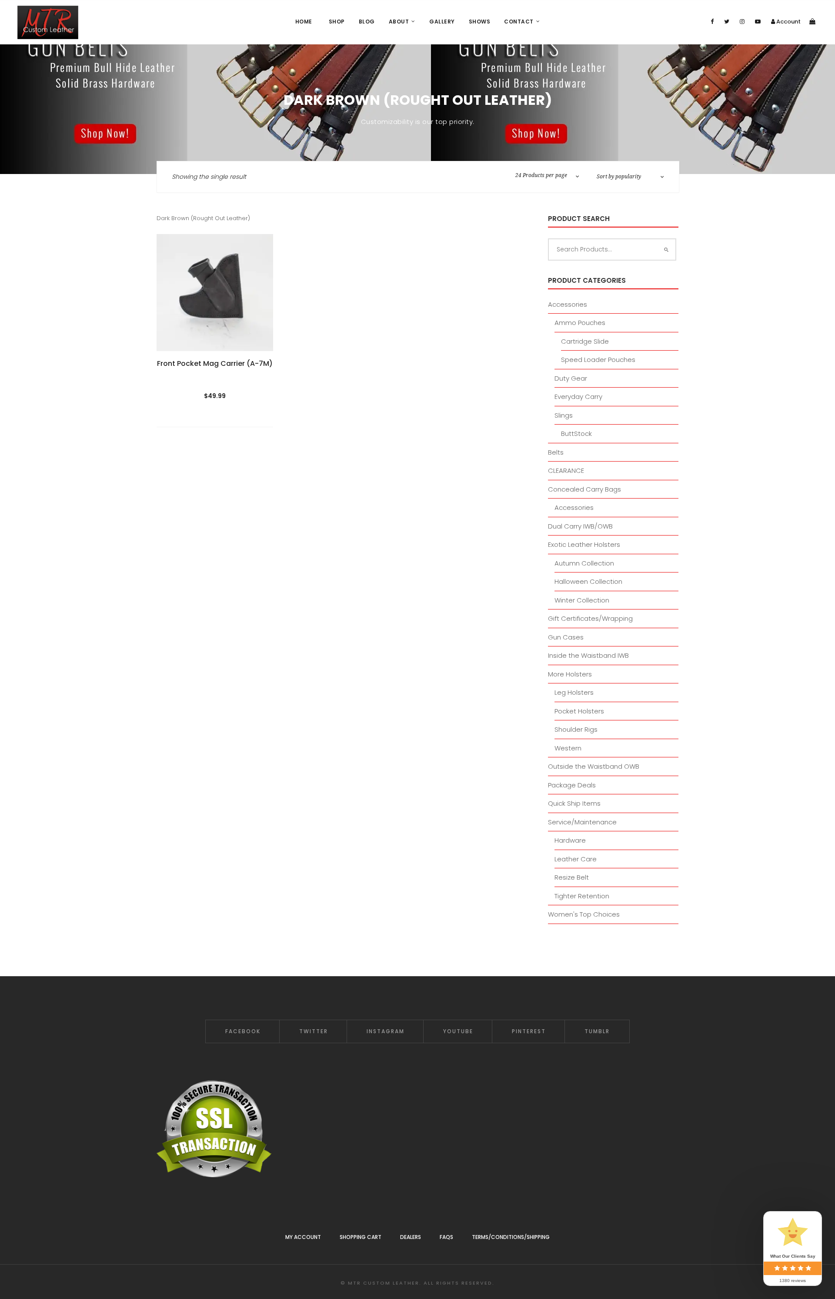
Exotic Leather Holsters (584, 544)
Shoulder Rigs (576, 729)
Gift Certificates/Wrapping (590, 618)
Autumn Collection (584, 563)
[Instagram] (742, 21)
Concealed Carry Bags (584, 489)
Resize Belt (571, 877)
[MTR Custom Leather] (47, 22)
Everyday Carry (578, 396)
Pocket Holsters (579, 711)
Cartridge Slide (585, 341)
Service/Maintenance (582, 822)
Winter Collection (581, 600)
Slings (563, 415)
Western (567, 748)
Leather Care (575, 859)
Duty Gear (570, 378)
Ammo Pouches (579, 322)
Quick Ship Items (574, 803)
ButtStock (576, 433)
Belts (556, 452)
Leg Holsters (574, 692)
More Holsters (570, 674)
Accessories (567, 304)
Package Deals (572, 785)
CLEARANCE (566, 470)
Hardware (570, 840)
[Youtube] (758, 21)
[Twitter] (727, 21)
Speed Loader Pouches (598, 359)
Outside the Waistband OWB (593, 766)
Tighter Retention (581, 896)
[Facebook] (712, 21)
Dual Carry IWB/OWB (580, 526)
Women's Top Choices (584, 914)
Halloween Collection (588, 581)
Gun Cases (566, 637)
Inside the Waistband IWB (588, 655)
